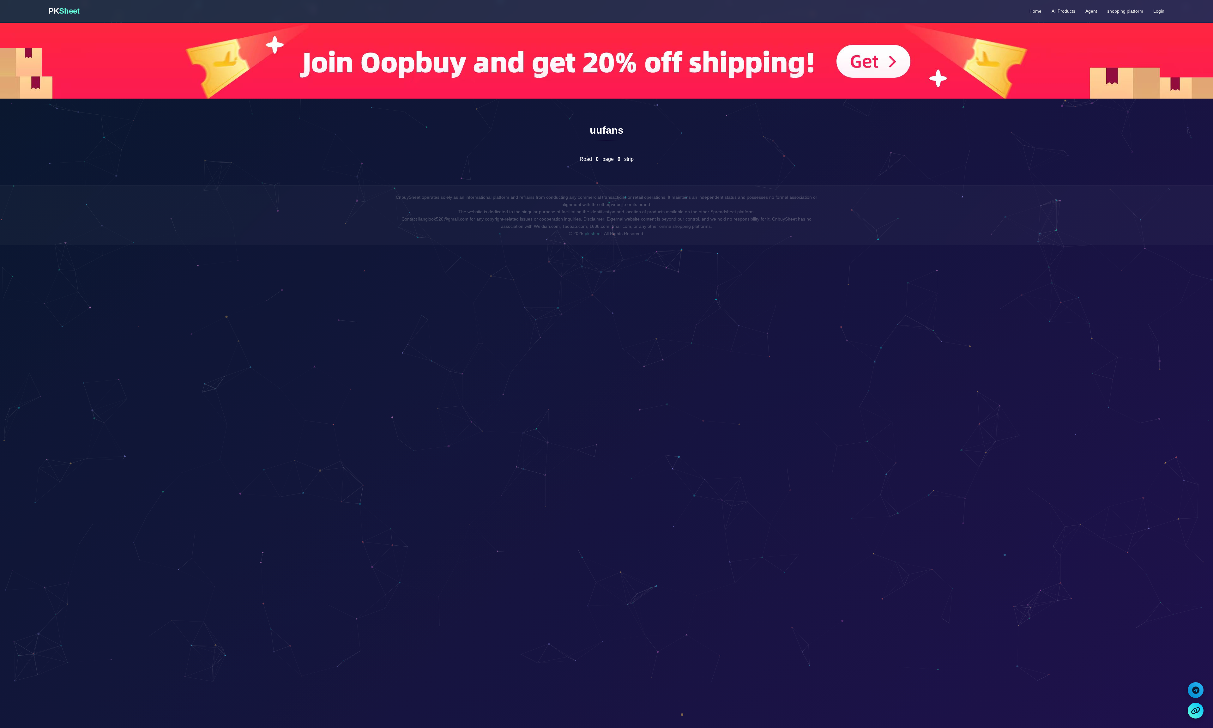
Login (1158, 11)
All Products (1063, 11)
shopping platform (1125, 11)
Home (1035, 11)
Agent (1091, 11)
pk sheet (593, 233)
